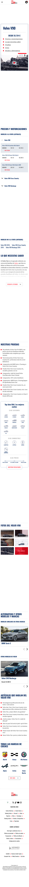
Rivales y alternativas (12, 51)
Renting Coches (7, 818)
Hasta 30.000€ (5, 462)
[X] (13, 802)
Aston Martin (24, 772)
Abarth (5, 759)
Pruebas (8, 45)
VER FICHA (7, 150)
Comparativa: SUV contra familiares (13, 378)
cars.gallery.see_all (17, 547)
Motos (13, 816)
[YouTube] (18, 802)
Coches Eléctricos (9, 811)
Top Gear (23, 856)
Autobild (7, 854)
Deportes (8, 816)
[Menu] (2, 2)
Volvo (16, 263)
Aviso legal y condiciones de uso (14, 831)
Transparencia (8, 836)
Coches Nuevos (18, 811)
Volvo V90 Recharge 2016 (13, 247)
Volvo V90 (7, 140)
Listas (11, 821)
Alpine (5, 771)
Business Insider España (16, 854)
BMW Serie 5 (6, 643)
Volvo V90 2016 (5, 245)
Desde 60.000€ (23, 462)
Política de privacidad (8, 833)
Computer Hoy (7, 856)
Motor (21, 813)
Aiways (14, 759)
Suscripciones (18, 838)
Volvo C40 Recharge (9, 678)
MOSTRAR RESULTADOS (14, 467)
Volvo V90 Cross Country (11, 178)
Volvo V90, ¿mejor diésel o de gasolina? (14, 712)
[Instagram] (21, 802)
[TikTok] (15, 802)
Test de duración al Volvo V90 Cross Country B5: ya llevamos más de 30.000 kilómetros (14, 359)
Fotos (7, 48)
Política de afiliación (18, 836)
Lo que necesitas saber (13, 42)
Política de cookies (19, 833)
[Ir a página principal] (14, 2)
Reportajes (16, 821)
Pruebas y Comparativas (18, 818)
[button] (27, 649)
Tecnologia (19, 816)
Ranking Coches (8, 813)
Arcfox (14, 771)
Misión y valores (9, 838)
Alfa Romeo (24, 759)
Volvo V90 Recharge (10, 186)
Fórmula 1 (16, 813)
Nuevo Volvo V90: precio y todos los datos (15, 735)
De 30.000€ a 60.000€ (14, 462)
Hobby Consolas (15, 856)
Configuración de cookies (14, 841)
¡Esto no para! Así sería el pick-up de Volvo (15, 723)
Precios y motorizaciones (14, 39)
